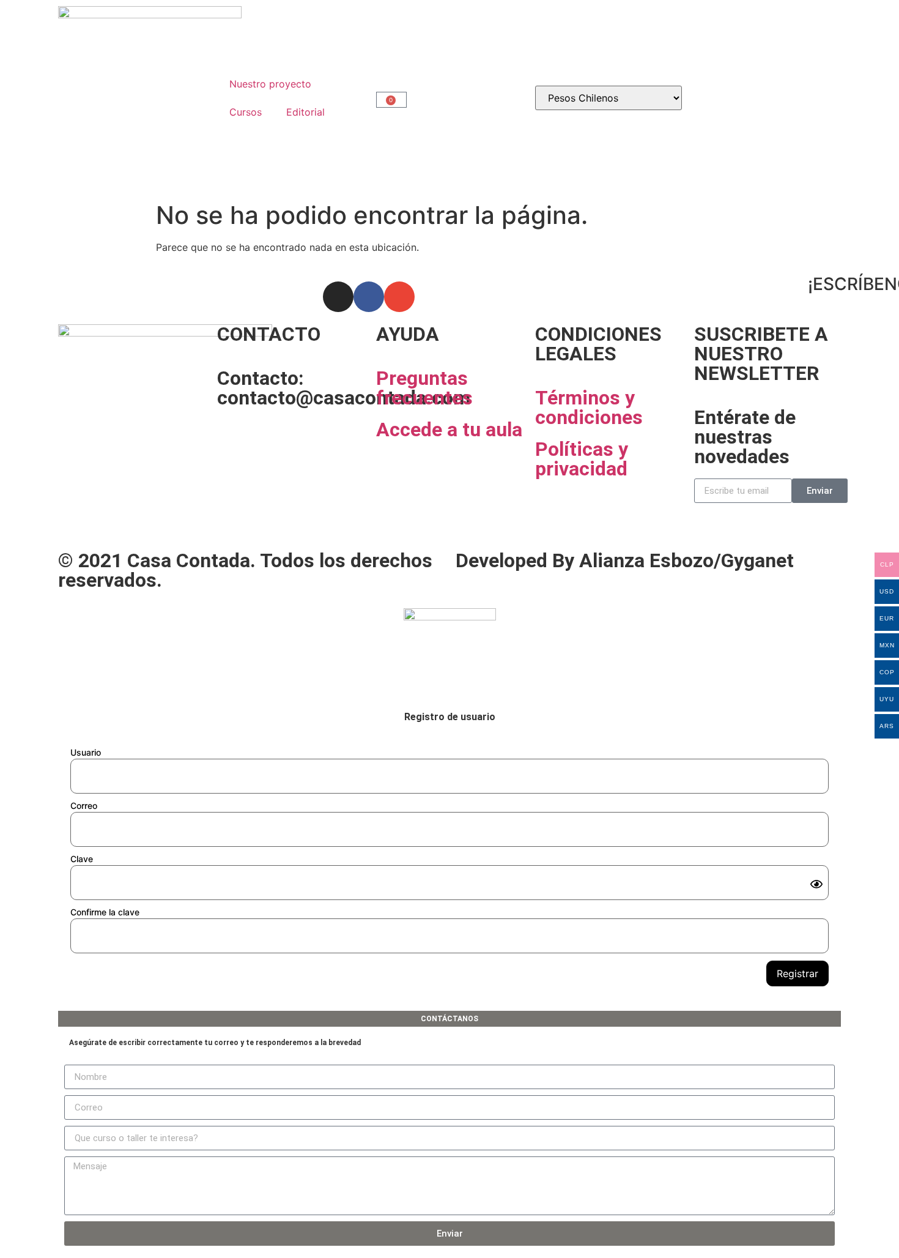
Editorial (305, 112)
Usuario (85, 752)
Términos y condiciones (589, 407)
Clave (81, 859)
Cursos (245, 112)
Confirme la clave (104, 912)
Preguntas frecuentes (424, 388)
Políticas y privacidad (581, 458)
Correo (83, 805)
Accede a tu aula (449, 429)
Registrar (797, 973)
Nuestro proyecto (270, 84)
